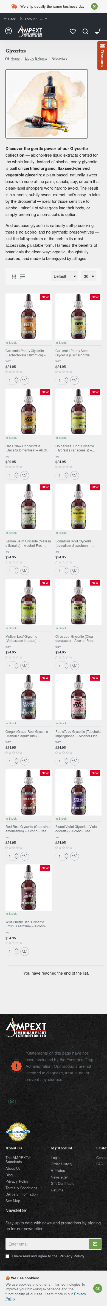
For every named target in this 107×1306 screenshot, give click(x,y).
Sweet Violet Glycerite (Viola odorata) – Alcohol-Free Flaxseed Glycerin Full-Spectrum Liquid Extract (76, 828)
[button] (24, 380)
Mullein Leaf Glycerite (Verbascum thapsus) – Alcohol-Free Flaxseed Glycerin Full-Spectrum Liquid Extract (28, 638)
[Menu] (9, 31)
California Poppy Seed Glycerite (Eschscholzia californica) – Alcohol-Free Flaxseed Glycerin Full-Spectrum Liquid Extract (74, 352)
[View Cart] (97, 31)
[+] (16, 378)
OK (97, 1288)
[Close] (94, 6)
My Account (61, 1148)
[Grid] (14, 276)
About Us (13, 1148)
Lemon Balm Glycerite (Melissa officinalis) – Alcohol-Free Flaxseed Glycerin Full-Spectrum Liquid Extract (28, 543)
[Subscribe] (95, 1244)
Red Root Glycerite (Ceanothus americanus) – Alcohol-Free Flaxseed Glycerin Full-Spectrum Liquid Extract (28, 828)
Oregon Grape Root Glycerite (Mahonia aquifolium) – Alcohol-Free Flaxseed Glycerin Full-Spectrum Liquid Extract (28, 733)
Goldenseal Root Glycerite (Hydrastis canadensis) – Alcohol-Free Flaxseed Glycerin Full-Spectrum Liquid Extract (78, 448)
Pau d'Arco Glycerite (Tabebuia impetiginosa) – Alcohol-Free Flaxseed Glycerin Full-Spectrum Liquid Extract (78, 733)
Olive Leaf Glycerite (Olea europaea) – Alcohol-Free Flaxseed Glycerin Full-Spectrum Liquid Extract (74, 638)
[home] (12, 58)
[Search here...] (85, 31)
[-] (16, 382)
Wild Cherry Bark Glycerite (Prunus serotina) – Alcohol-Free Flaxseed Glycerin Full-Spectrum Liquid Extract (26, 924)
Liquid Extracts (36, 58)
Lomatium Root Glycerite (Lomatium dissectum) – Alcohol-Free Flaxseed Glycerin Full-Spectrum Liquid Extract (78, 543)
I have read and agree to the (47, 1256)
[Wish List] (73, 31)
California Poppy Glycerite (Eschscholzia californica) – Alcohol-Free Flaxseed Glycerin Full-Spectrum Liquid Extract (28, 352)
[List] (22, 276)
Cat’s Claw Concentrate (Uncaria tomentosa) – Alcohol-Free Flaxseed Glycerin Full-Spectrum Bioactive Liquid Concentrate (28, 448)
